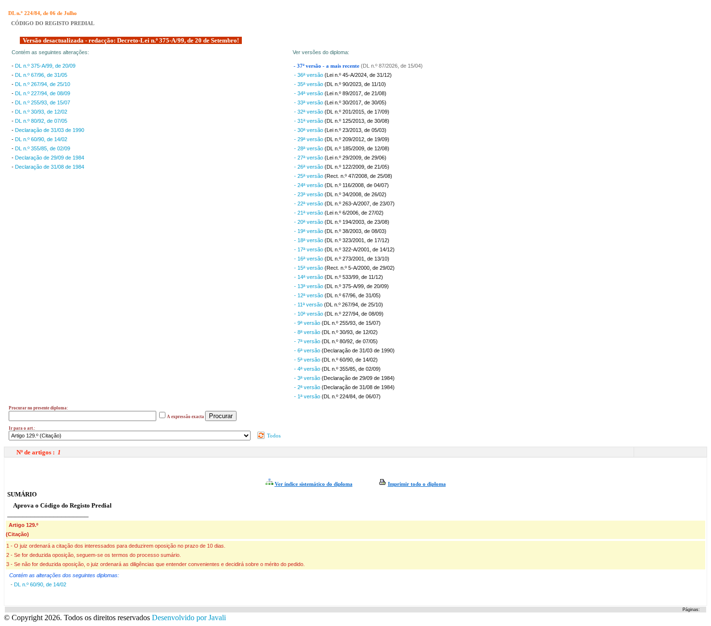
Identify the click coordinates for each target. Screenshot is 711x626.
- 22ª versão (309, 203)
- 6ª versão (308, 350)
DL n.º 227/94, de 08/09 (42, 93)
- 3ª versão (308, 378)
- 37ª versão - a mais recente (327, 66)
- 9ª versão (308, 323)
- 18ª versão (309, 240)
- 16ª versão (309, 259)
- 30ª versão (309, 130)
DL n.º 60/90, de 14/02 (41, 139)
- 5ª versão (308, 360)
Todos (273, 435)
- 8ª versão (308, 332)
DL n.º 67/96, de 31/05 (41, 75)
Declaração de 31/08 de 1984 (49, 167)
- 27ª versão (309, 157)
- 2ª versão (308, 387)
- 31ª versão (309, 121)
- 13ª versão (309, 286)
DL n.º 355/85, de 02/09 (42, 148)
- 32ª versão (309, 112)
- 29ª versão (309, 139)
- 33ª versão (309, 102)
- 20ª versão (309, 222)
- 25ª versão (309, 176)
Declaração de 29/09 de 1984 (49, 157)
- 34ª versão (309, 93)
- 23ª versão (309, 194)
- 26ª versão (309, 167)
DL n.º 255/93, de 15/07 (42, 102)
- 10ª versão (309, 314)
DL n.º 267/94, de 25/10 (42, 84)
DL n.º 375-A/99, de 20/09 (45, 66)
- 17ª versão (309, 249)
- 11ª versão (309, 304)
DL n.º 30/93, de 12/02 (41, 112)
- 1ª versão (308, 396)
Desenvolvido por (189, 617)
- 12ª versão (309, 295)
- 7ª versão (308, 341)
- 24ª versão (309, 185)
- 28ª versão (309, 148)
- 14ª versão (309, 277)
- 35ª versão (309, 84)
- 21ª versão (309, 213)
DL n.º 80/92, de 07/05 (41, 121)
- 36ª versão (309, 75)
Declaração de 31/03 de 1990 (49, 130)
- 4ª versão (308, 369)
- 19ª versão (309, 231)
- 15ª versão (309, 268)
